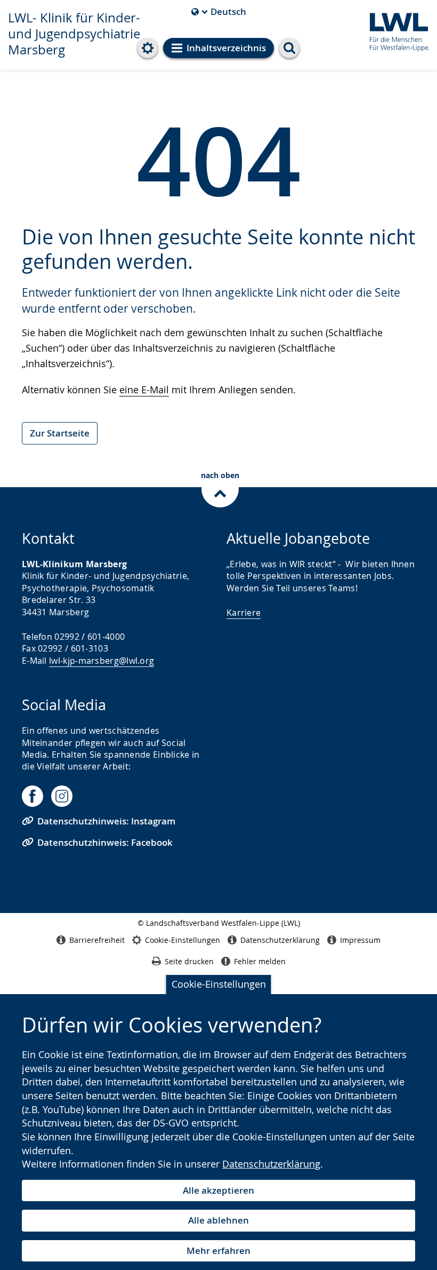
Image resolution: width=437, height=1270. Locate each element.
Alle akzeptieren (218, 1190)
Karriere (243, 612)
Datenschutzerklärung (271, 1163)
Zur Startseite (60, 433)
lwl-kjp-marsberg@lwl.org (101, 660)
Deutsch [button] (218, 11)
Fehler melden (260, 961)
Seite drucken (189, 961)
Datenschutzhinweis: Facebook (105, 842)
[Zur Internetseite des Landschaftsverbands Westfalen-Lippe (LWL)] (395, 30)
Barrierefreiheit (97, 940)
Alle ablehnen (218, 1220)
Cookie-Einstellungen (219, 984)
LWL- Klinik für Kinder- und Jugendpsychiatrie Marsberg (74, 33)
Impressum (360, 940)
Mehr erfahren (218, 1250)
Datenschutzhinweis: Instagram (106, 821)
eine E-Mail (144, 389)
